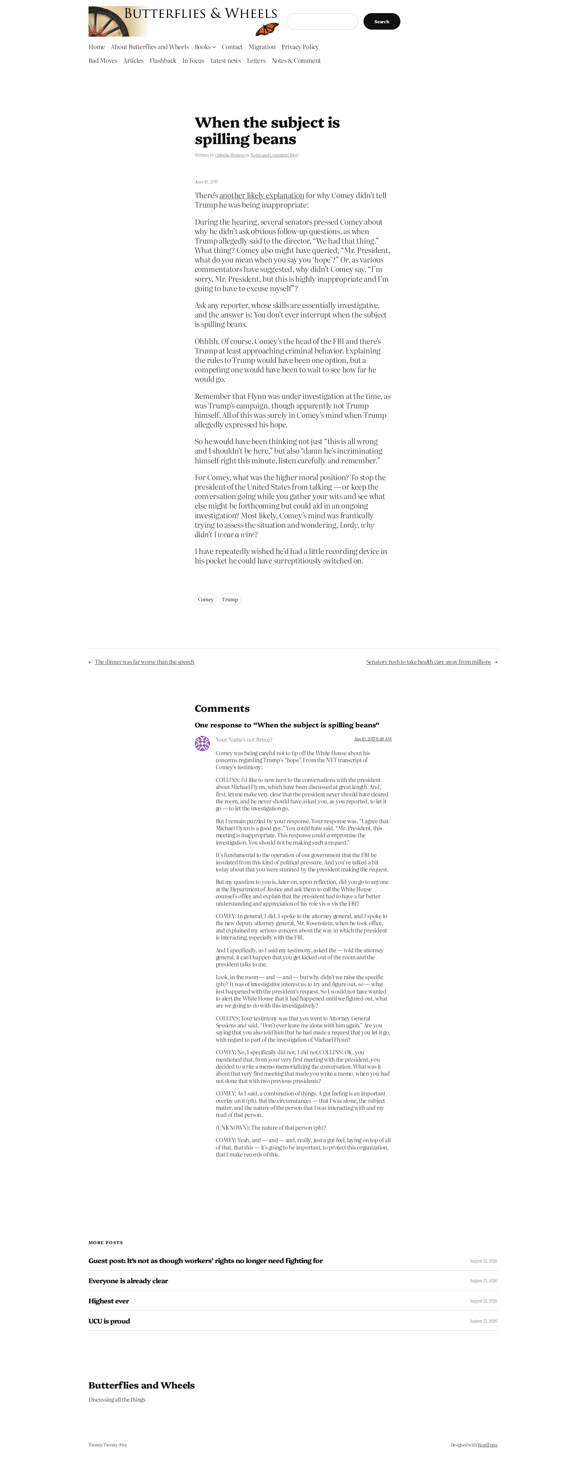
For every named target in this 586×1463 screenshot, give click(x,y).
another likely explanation (262, 195)
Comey (206, 599)
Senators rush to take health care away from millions (428, 661)
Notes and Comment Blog (274, 155)
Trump (230, 599)
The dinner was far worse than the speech (144, 661)
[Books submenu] (214, 46)
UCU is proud (109, 1321)
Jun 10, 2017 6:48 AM (372, 739)
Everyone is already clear (128, 1280)
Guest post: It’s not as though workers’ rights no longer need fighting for (206, 1260)
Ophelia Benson (230, 155)
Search (381, 21)
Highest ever (109, 1301)
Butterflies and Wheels (142, 1384)
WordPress (487, 1445)
